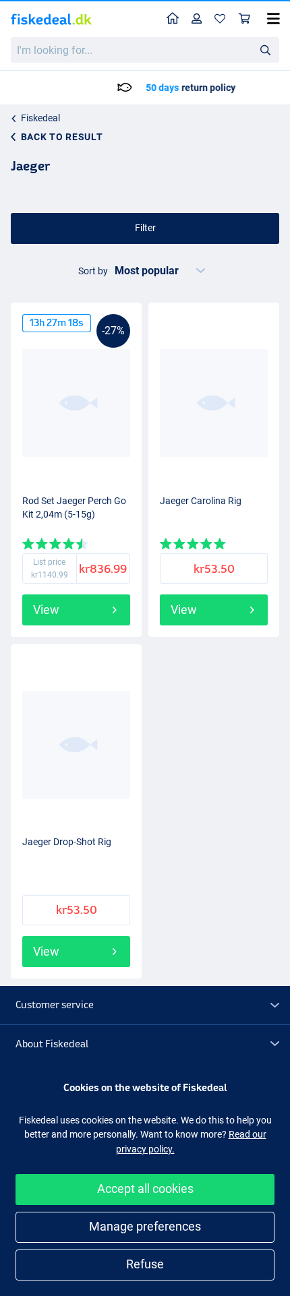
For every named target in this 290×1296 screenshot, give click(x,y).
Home (173, 19)
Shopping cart (245, 19)
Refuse (145, 1264)
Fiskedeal (40, 118)
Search (265, 49)
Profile (196, 19)
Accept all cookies (145, 1188)
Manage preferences (145, 1226)
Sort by (93, 271)
